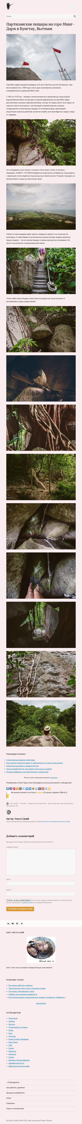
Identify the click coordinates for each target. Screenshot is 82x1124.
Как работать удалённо (15, 1088)
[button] (72, 6)
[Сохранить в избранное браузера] (49, 788)
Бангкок (11, 1024)
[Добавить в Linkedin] (30, 788)
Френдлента (41, 1003)
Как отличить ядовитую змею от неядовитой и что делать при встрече (34, 763)
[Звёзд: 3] (40, 792)
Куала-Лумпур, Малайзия (18, 1039)
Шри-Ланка (13, 1042)
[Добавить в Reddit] (46, 788)
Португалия (13, 1018)
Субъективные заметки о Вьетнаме (20, 760)
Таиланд (11, 1021)
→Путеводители (12, 1082)
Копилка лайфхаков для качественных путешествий (27, 772)
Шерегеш (12, 1051)
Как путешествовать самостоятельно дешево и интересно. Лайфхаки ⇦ (37, 997)
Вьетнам (56, 803)
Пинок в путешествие (15, 1109)
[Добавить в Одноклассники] (17, 788)
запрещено (54, 777)
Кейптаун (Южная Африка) (19, 1060)
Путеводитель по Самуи (17, 1027)
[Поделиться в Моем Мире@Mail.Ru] (20, 788)
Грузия (11, 1048)
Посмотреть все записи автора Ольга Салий (55, 821)
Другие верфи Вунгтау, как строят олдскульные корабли (29, 769)
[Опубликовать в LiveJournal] (23, 788)
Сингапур (12, 1036)
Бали (10, 1033)
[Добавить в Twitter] (27, 788)
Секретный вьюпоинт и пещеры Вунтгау (22, 766)
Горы (61, 803)
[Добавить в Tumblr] (39, 788)
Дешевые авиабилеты (15, 1093)
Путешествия (41, 803)
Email (9, 890)
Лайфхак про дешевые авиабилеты (22, 994)
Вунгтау (50, 803)
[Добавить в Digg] (36, 788)
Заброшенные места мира (18, 1066)
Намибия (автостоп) (16, 1063)
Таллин (11, 1057)
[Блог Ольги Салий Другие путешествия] (11, 6)
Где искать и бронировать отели (21, 991)
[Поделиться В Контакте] (7, 788)
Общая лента (32, 803)
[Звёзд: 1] (37, 792)
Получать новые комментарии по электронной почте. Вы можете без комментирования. (39, 901)
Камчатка (12, 1054)
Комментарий (12, 847)
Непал (10, 1030)
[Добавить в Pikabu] (33, 788)
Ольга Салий (14, 803)
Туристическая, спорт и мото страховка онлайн (26, 988)
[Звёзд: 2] (38, 792)
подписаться (27, 902)
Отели (8, 1098)
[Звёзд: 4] (41, 792)
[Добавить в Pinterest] (43, 788)
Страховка (10, 1103)
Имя (8, 879)
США (10, 1045)
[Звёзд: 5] (42, 792)
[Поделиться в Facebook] (11, 788)
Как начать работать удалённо (20, 985)
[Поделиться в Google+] (14, 788)
